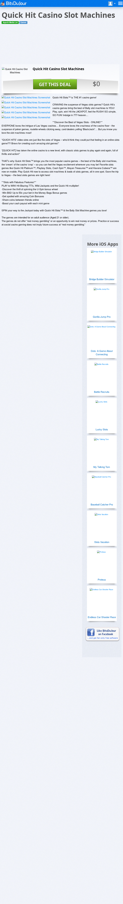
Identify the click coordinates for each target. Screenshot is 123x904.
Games (23, 22)
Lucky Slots (102, 429)
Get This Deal (55, 84)
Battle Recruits (101, 391)
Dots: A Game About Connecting (102, 352)
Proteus (102, 579)
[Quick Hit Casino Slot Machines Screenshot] (26, 97)
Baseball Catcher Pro (102, 504)
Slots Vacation (101, 542)
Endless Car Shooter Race (102, 617)
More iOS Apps (102, 244)
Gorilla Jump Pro (102, 316)
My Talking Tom (101, 467)
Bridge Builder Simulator (101, 279)
